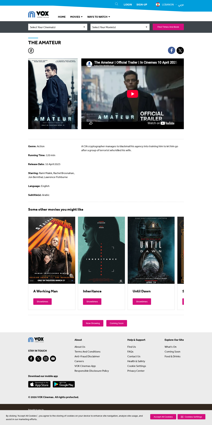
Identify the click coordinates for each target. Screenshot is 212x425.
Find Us (131, 346)
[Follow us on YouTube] (53, 359)
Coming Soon (117, 323)
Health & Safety (136, 361)
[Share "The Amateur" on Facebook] (171, 50)
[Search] (116, 4)
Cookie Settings (136, 366)
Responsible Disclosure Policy (92, 370)
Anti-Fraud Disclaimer (87, 356)
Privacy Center (136, 370)
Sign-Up (141, 4)
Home (62, 16)
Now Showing (93, 323)
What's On (171, 346)
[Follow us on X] (38, 359)
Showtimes (42, 301)
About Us (80, 346)
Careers (79, 361)
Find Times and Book (168, 26)
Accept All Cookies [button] (163, 416)
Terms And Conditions (88, 351)
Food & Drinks (173, 356)
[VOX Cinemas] (38, 15)
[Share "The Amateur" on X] (180, 50)
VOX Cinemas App (85, 366)
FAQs (130, 351)
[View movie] (51, 250)
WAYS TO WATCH (97, 16)
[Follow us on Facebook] (31, 359)
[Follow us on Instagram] (46, 359)
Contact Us (133, 356)
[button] (191, 416)
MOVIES (75, 16)
